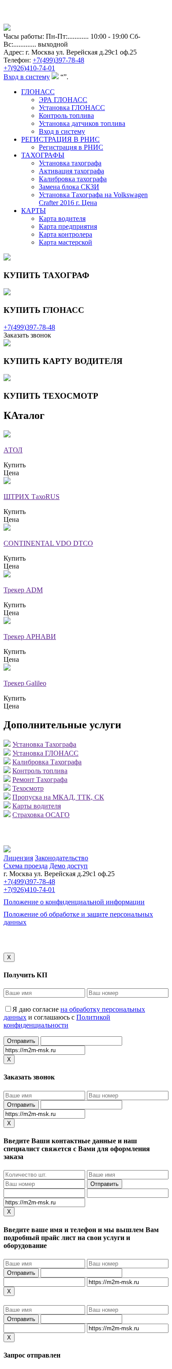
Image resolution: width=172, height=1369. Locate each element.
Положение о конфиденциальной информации (74, 902)
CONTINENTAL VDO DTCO (48, 543)
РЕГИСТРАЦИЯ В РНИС (60, 139)
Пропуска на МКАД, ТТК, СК (58, 797)
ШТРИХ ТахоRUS (32, 496)
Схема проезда (26, 866)
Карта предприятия (68, 226)
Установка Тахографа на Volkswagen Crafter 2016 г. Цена (93, 198)
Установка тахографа (70, 163)
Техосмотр (28, 788)
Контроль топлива (66, 115)
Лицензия (18, 858)
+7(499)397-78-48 (58, 60)
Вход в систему (27, 77)
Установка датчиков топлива (82, 123)
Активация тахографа (71, 171)
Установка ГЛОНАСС (72, 107)
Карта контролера (65, 234)
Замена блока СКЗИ (69, 187)
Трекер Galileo (25, 683)
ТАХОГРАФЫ (42, 155)
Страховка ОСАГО (41, 814)
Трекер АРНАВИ (30, 636)
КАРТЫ (33, 210)
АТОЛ (13, 450)
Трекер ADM (23, 590)
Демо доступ (68, 866)
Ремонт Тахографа (39, 779)
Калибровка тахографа (73, 179)
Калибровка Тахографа (47, 762)
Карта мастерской (65, 242)
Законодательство (61, 858)
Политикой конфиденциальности (57, 1021)
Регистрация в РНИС (71, 147)
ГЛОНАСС (38, 91)
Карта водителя (62, 218)
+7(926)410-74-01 (29, 68)
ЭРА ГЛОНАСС (63, 99)
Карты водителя (36, 806)
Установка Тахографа (44, 744)
